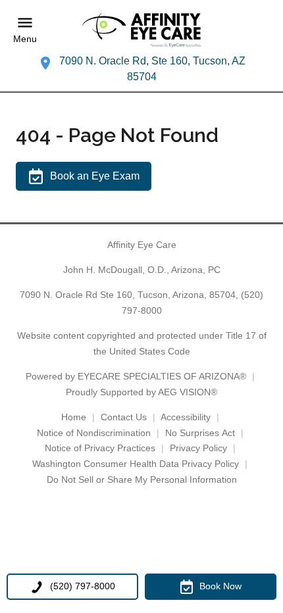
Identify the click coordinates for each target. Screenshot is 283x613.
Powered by (136, 376)
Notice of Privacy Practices (100, 448)
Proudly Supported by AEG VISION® (141, 392)
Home (73, 417)
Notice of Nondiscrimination (94, 433)
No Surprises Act (200, 433)
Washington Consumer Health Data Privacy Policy (135, 463)
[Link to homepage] (141, 30)
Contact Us (124, 417)
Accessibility (186, 417)
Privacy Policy (198, 448)
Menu (25, 39)
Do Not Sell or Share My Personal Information (142, 479)
